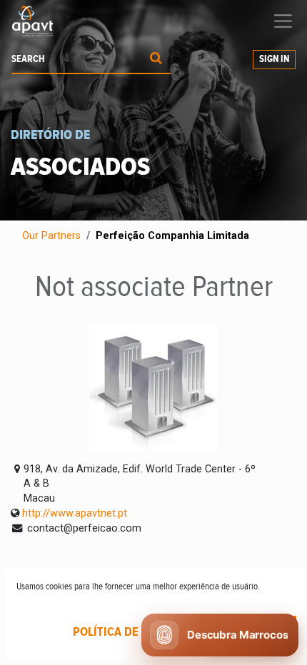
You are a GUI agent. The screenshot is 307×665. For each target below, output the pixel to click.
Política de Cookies (130, 632)
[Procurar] (156, 59)
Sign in (274, 59)
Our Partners (51, 236)
